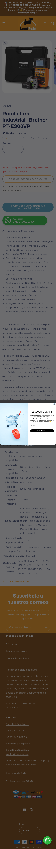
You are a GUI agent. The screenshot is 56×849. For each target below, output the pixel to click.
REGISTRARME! (42, 430)
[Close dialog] (54, 404)
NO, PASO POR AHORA (42, 435)
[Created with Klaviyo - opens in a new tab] (28, 445)
